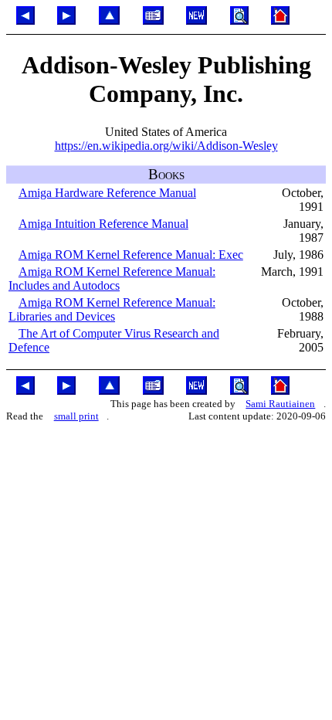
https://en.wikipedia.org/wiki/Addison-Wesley (166, 145)
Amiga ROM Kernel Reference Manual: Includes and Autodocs (111, 278)
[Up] (109, 20)
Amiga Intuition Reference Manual (103, 223)
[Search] (239, 20)
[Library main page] (153, 20)
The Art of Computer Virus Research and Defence (113, 340)
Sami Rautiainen (280, 403)
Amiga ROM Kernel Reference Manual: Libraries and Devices (111, 309)
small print (76, 416)
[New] (196, 20)
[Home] (281, 20)
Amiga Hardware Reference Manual (107, 192)
